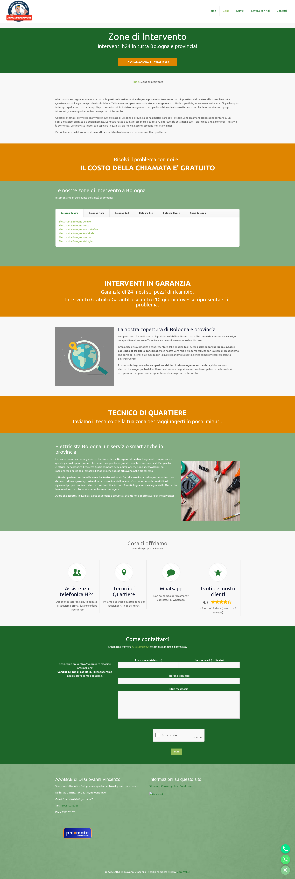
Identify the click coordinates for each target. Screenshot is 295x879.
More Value (183, 871)
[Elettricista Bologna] (19, 10)
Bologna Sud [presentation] (122, 213)
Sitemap (154, 786)
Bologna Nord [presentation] (96, 213)
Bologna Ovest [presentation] (171, 213)
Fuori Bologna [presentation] (198, 213)
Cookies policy (169, 786)
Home (135, 81)
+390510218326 (141, 646)
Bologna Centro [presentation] (69, 213)
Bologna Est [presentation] (146, 213)
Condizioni (186, 786)
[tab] (69, 213)
